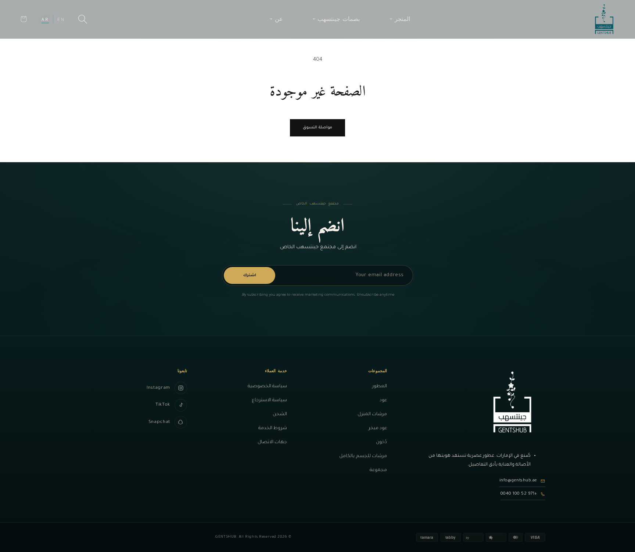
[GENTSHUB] (512, 402)
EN (61, 19)
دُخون (381, 442)
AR (45, 19)
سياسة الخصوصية (267, 386)
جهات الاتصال (272, 442)
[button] (23, 19)
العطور (379, 386)
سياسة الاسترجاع (269, 400)
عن (279, 18)
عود (383, 400)
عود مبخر (378, 428)
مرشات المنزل (372, 414)
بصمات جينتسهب (339, 18)
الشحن (280, 414)
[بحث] (83, 19)
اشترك (249, 275)
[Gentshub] (604, 19)
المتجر (402, 18)
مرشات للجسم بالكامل (363, 456)
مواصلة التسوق (317, 127)
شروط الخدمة (272, 428)
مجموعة (378, 470)
